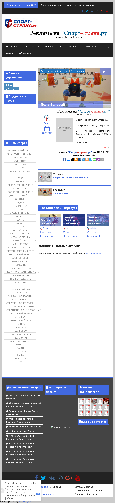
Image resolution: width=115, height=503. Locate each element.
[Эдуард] (94, 413)
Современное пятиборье (20, 303)
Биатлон (20, 167)
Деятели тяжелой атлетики (54, 71)
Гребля (20, 216)
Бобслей (20, 174)
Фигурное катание (20, 341)
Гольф (20, 209)
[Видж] (106, 407)
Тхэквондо (20, 330)
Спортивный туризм (20, 313)
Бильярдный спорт (20, 171)
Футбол (20, 344)
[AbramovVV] (100, 407)
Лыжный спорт (20, 240)
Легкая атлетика (20, 237)
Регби (20, 285)
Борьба (20, 181)
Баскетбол (20, 164)
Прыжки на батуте (20, 278)
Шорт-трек (20, 358)
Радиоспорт (20, 282)
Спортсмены (77, 71)
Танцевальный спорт (20, 320)
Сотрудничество (84, 486)
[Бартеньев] (81, 407)
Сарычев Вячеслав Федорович (94, 220)
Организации (44, 46)
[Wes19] (94, 401)
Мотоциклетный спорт (20, 251)
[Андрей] (100, 413)
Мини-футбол (20, 244)
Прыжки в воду (20, 275)
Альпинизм (20, 157)
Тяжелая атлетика (20, 334)
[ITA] (100, 401)
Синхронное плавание (20, 296)
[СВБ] (94, 407)
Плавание (20, 265)
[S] (106, 413)
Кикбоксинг (20, 226)
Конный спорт (20, 230)
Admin (47, 123)
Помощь (97, 490)
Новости (10, 46)
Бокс (20, 178)
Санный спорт (20, 292)
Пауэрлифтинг (20, 261)
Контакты (91, 493)
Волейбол (20, 199)
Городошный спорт (20, 212)
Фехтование (20, 337)
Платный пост (83, 490)
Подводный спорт (20, 268)
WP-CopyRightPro (25, 501)
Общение (24, 53)
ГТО (20, 362)
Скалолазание (20, 299)
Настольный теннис (20, 254)
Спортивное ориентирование (21, 310)
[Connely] (81, 401)
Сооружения (88, 46)
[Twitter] (43, 477)
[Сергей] (81, 413)
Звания (72, 46)
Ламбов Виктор (33, 426)
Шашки (20, 355)
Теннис (20, 324)
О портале (26, 46)
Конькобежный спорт (20, 233)
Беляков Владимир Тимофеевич (71, 220)
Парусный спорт (20, 258)
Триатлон (20, 327)
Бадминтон (20, 160)
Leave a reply (47, 236)
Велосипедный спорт (20, 185)
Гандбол (20, 202)
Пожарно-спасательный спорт (21, 271)
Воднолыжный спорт (20, 192)
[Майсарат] (106, 401)
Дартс (20, 219)
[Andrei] (87, 407)
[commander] (87, 401)
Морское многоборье (20, 247)
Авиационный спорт (20, 150)
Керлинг (20, 223)
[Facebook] (36, 477)
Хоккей (20, 348)
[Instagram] (60, 477)
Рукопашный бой (20, 289)
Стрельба (20, 317)
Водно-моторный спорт (20, 195)
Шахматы (20, 351)
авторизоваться (94, 253)
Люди (60, 46)
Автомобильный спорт (20, 153)
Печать (9, 53)
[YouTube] (77, 477)
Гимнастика (20, 206)
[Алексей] (87, 413)
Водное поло (20, 188)
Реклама (79, 493)
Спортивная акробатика (20, 306)
